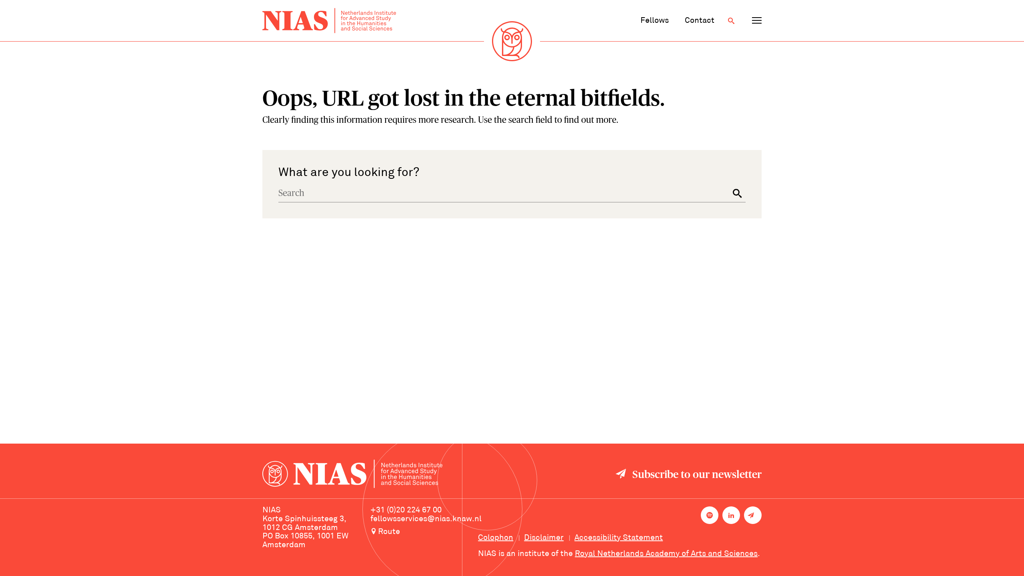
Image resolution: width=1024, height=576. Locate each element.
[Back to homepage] (329, 20)
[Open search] (731, 21)
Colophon (495, 538)
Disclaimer (544, 538)
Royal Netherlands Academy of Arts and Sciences (666, 554)
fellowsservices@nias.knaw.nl (426, 519)
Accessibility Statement (618, 538)
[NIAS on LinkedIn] (731, 515)
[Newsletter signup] (753, 515)
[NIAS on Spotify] (709, 515)
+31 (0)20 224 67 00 (406, 510)
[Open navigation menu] (757, 21)
